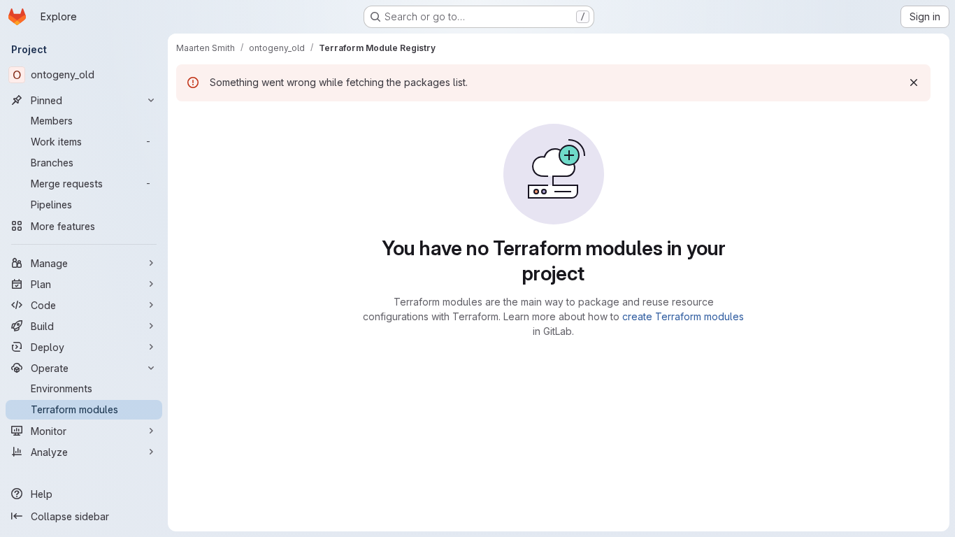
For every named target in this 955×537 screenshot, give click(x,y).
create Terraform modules (683, 316)
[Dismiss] (913, 82)
